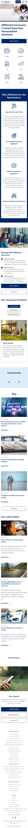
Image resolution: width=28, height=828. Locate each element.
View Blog (14, 508)
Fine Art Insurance (14, 746)
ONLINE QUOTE (14, 709)
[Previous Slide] (9, 382)
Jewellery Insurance (14, 749)
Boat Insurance (14, 757)
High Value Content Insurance (14, 742)
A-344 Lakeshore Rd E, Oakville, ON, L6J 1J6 (14, 808)
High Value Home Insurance (14, 740)
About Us (14, 292)
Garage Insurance (14, 786)
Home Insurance (8, 343)
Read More (4, 430)
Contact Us (14, 720)
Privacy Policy (14, 804)
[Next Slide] (19, 382)
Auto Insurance (14, 753)
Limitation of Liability (14, 806)
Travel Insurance (14, 761)
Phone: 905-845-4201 (14, 813)
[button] (26, 2)
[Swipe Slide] (14, 381)
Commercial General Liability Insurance (14, 766)
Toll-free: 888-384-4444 (14, 815)
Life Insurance (14, 755)
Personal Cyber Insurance (14, 751)
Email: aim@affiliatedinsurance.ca (14, 810)
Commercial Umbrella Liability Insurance (14, 768)
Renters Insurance (14, 738)
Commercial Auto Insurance (14, 773)
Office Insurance (14, 791)
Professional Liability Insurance (14, 771)
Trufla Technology (17, 826)
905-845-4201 (15, 715)
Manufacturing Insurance (14, 784)
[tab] (14, 306)
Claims (14, 802)
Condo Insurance (14, 736)
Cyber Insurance (14, 775)
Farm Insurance (14, 788)
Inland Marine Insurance (14, 777)
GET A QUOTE (14, 41)
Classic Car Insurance (14, 759)
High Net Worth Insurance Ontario (14, 744)
